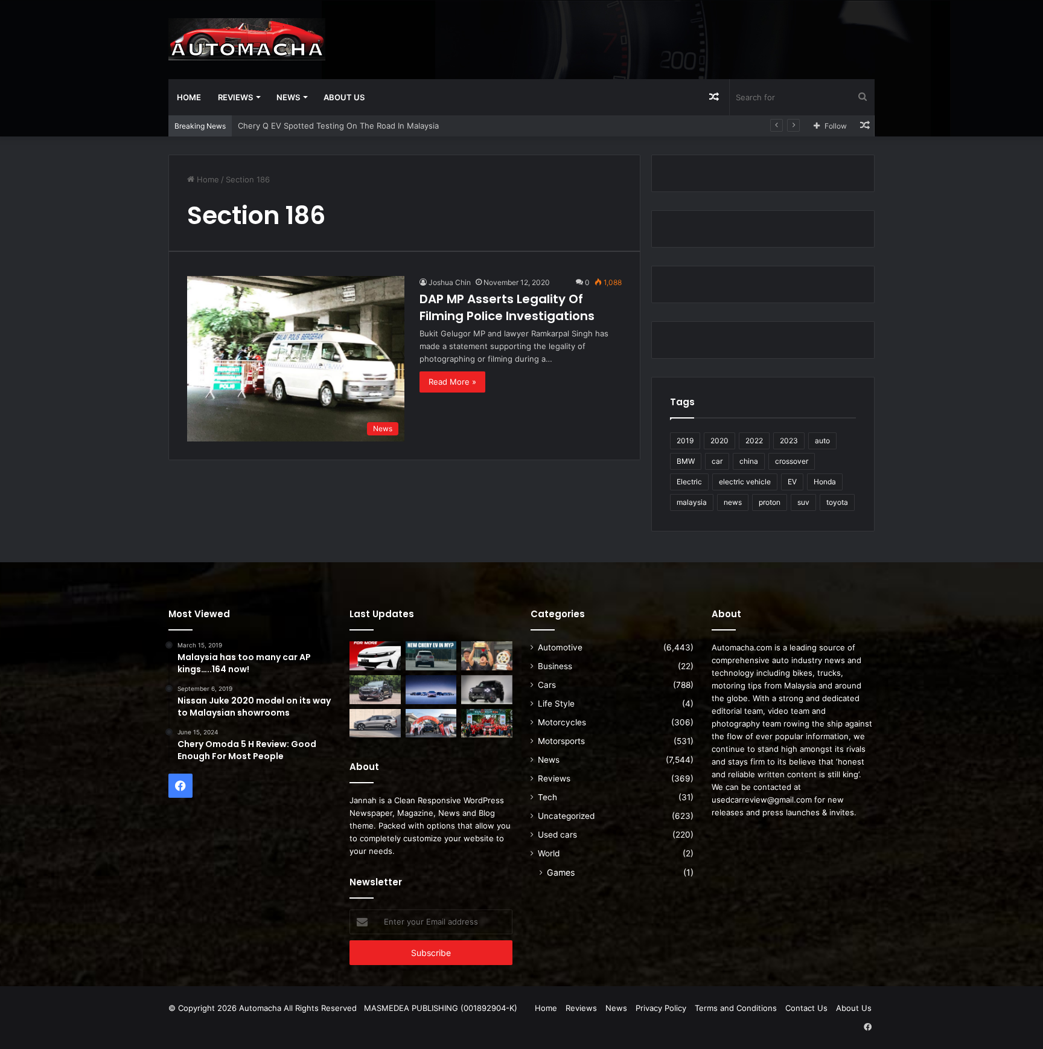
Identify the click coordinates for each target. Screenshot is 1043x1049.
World (549, 853)
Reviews (235, 97)
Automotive (560, 647)
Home (189, 97)
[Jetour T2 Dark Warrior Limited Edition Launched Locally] (486, 689)
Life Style (556, 703)
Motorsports (561, 741)
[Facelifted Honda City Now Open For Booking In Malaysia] (375, 655)
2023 (789, 440)
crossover (791, 461)
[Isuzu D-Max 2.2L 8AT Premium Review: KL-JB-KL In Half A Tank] (375, 689)
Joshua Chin (450, 282)
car (717, 461)
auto (822, 440)
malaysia (692, 502)
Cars (547, 685)
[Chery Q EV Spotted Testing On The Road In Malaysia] (431, 655)
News (288, 97)
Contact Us (806, 1008)
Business (555, 666)
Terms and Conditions (736, 1008)
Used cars (557, 834)
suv (803, 502)
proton (769, 502)
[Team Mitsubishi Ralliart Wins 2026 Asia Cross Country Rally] (486, 723)
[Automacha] (246, 39)
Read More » (452, 382)
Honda (825, 481)
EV (792, 481)
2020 (719, 440)
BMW (686, 461)
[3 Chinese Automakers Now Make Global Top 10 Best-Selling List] (431, 689)
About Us (344, 97)
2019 (685, 440)
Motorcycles (562, 722)
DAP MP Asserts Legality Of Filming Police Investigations (507, 307)
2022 (754, 440)
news (733, 502)
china (748, 461)
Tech (547, 797)
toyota (837, 502)
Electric (689, 481)
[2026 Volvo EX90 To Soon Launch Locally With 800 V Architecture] (375, 723)
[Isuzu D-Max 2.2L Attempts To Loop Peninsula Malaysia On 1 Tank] (431, 723)
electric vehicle (745, 481)
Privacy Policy (661, 1008)
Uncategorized (566, 816)
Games (561, 872)
